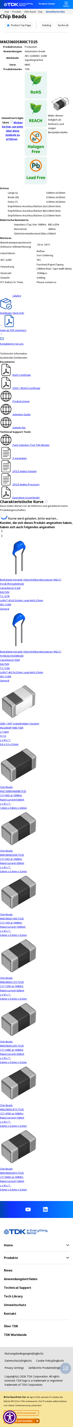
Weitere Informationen (21, 1413)
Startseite (8, 11)
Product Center (47, 4)
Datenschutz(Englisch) (18, 1360)
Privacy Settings (14, 1368)
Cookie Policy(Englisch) (50, 1360)
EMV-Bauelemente (31, 11)
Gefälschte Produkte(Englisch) (46, 1368)
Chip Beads (42, 11)
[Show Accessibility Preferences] (10, 1417)
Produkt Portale (18, 11)
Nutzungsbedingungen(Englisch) (23, 1353)
